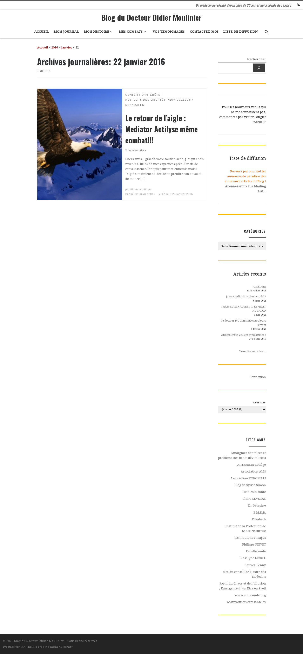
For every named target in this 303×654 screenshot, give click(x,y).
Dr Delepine (257, 505)
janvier (66, 47)
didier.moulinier (140, 189)
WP (23, 647)
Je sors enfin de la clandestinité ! (246, 296)
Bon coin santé (255, 492)
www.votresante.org (250, 595)
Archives (259, 402)
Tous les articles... (252, 351)
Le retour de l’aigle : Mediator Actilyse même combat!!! (161, 128)
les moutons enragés (250, 538)
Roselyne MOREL (253, 558)
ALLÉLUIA (259, 286)
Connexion (258, 377)
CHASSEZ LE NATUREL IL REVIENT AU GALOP (243, 308)
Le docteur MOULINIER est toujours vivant (243, 322)
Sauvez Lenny (255, 565)
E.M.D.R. (260, 512)
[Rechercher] (259, 68)
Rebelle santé (256, 551)
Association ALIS (253, 471)
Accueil (42, 47)
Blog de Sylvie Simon (250, 485)
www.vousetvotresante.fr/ (246, 602)
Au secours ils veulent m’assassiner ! (243, 334)
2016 (54, 47)
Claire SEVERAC (254, 499)
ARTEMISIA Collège (251, 465)
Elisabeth (259, 519)
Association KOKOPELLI (248, 478)
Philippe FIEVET (254, 544)
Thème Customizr (61, 647)
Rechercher (256, 59)
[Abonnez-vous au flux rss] (298, 5)
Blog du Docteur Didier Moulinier (39, 640)
